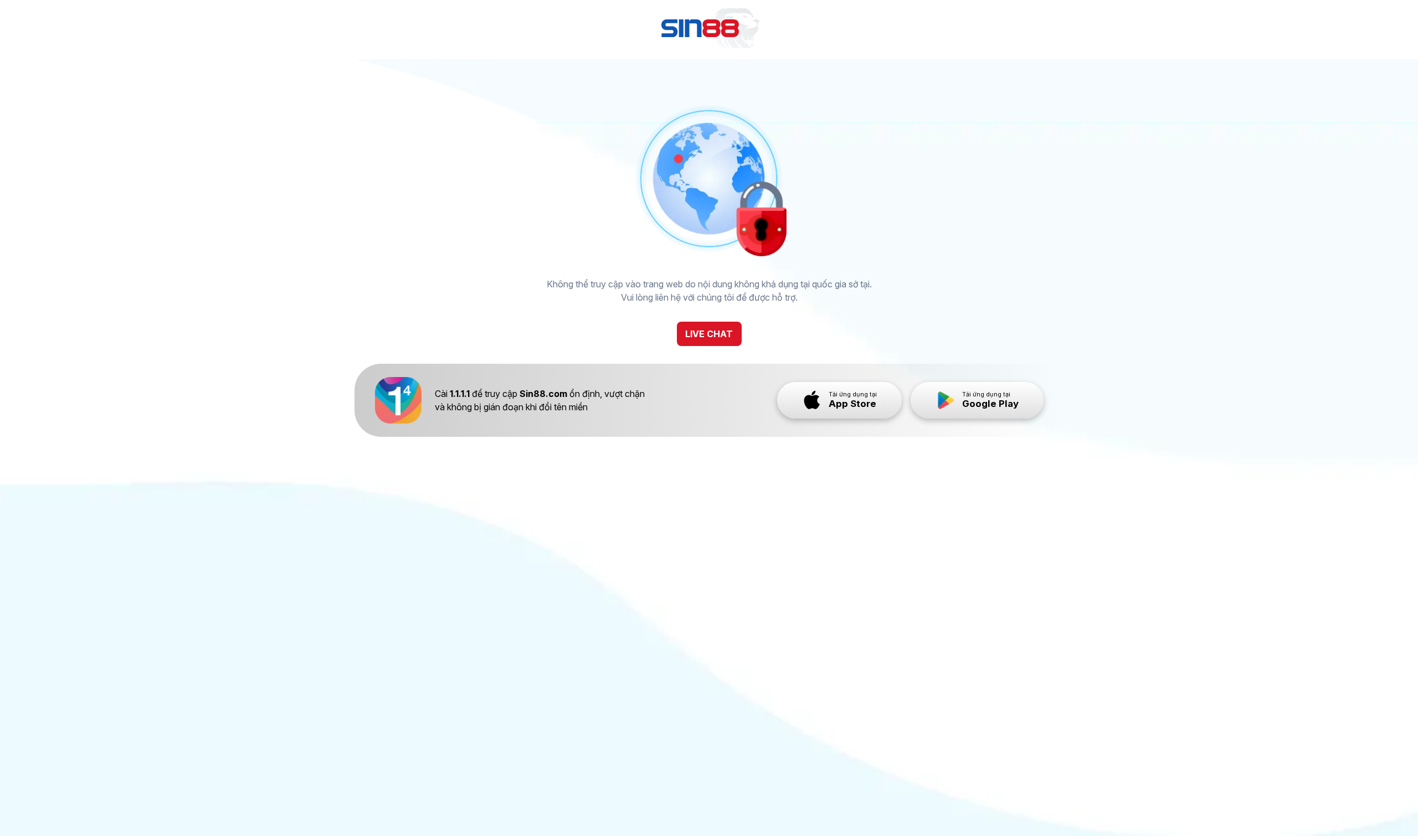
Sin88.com (543, 393)
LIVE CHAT (709, 333)
